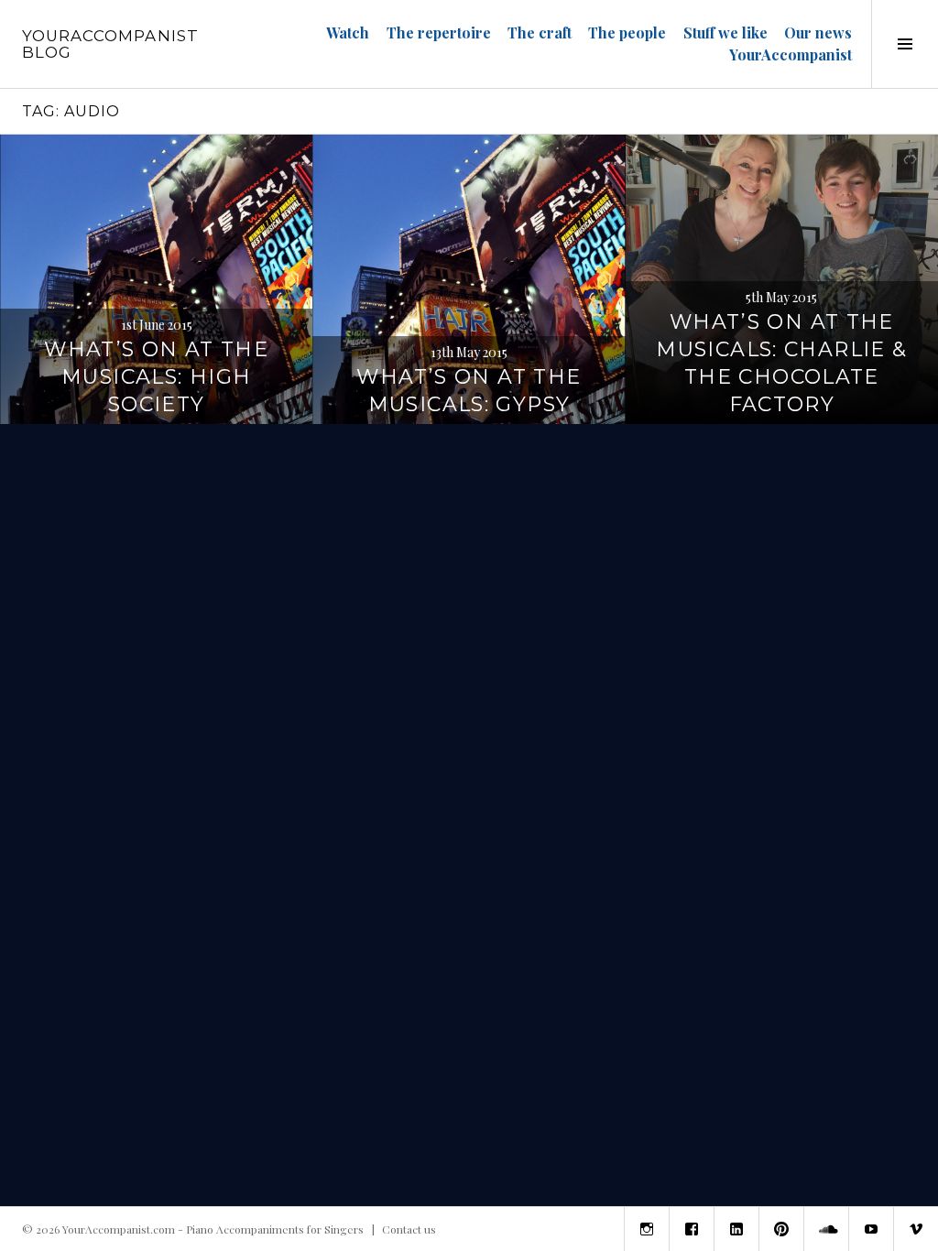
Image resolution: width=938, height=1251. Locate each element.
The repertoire (439, 32)
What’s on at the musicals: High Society (156, 377)
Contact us (409, 1229)
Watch (347, 32)
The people (627, 32)
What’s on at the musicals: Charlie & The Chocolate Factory (781, 363)
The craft (539, 32)
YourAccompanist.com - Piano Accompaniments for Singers (213, 1229)
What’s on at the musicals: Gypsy (468, 390)
